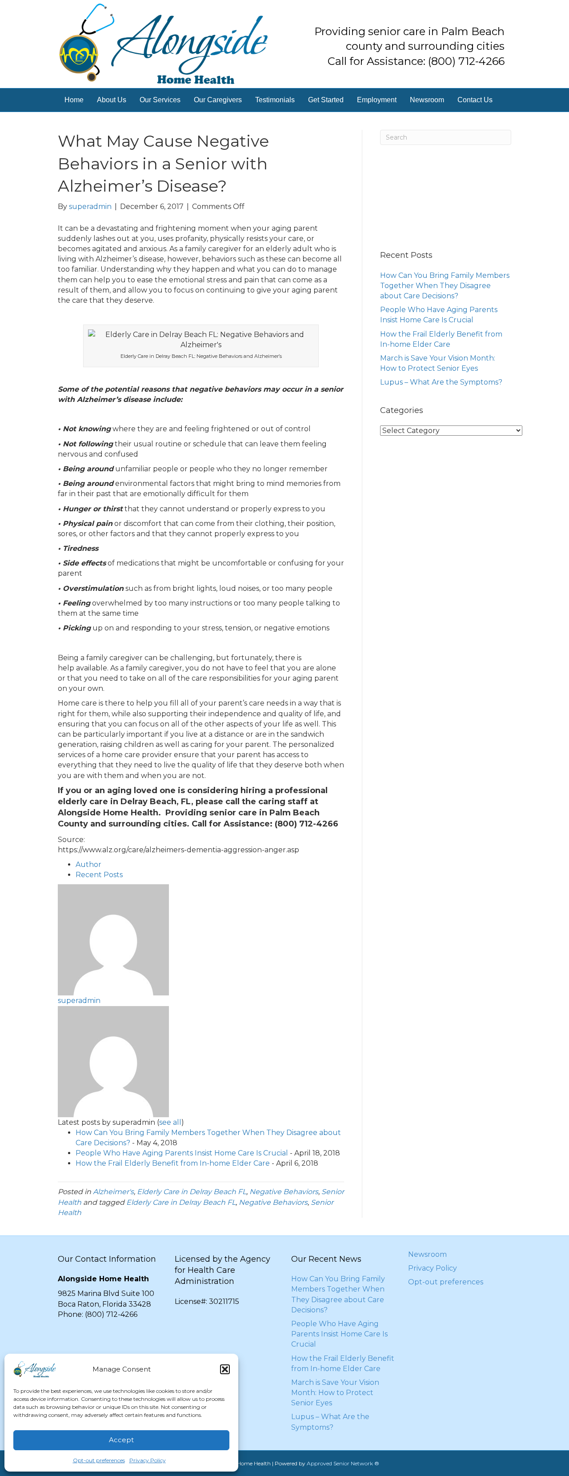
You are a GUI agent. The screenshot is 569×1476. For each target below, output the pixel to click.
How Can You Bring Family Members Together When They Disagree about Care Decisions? (444, 285)
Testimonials (275, 100)
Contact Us (475, 100)
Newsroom (427, 100)
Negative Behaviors (283, 1191)
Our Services (160, 100)
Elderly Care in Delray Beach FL (191, 1191)
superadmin (79, 1000)
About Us (111, 100)
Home (74, 100)
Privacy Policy (147, 1460)
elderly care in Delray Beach (117, 801)
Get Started (326, 100)
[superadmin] (113, 939)
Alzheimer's (113, 1191)
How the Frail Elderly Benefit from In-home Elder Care (173, 1163)
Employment (377, 100)
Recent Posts (99, 874)
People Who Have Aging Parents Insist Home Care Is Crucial (182, 1153)
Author (88, 864)
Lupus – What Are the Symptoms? (441, 382)
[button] (224, 1369)
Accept (121, 1440)
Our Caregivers (218, 100)
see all (170, 1122)
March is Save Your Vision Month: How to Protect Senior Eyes (335, 1392)
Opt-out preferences (99, 1460)
